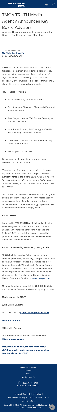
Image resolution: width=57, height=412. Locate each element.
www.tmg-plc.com (41, 278)
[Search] (53, 4)
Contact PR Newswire (28, 367)
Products (28, 370)
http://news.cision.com (13, 339)
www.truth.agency (11, 320)
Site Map (38, 397)
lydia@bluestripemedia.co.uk (34, 312)
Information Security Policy (19, 397)
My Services (27, 377)
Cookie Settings (28, 400)
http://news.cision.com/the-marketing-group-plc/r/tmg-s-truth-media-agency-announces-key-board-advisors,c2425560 (26, 350)
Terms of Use (20, 394)
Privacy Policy (35, 394)
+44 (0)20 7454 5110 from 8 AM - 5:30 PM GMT (28, 384)
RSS (47, 397)
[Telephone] (46, 4)
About (28, 374)
